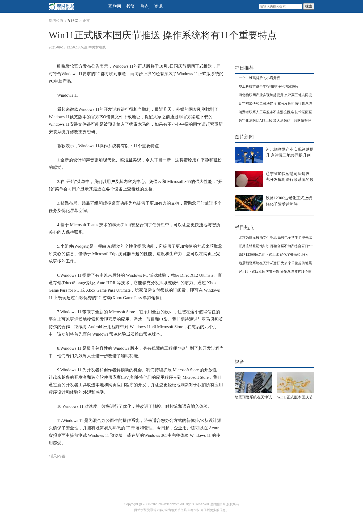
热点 (144, 6)
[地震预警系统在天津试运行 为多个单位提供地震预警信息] (253, 382)
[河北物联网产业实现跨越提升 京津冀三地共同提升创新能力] (249, 155)
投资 (130, 6)
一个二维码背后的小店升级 (259, 78)
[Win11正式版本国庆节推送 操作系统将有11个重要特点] (295, 382)
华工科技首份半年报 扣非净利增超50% (268, 86)
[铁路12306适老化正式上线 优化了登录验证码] (249, 203)
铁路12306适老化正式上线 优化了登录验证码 (273, 254)
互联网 (114, 6)
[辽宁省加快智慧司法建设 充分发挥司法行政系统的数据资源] (249, 179)
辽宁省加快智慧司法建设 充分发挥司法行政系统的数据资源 (290, 179)
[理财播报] (75, 6)
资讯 (158, 6)
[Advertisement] (268, 314)
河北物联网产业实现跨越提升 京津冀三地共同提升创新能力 (290, 155)
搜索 (308, 6)
